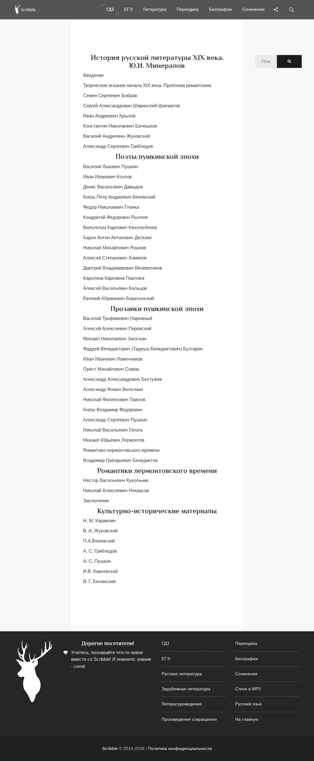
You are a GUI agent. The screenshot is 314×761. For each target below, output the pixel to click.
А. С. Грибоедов (100, 551)
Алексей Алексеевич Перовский (117, 328)
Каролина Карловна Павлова (113, 278)
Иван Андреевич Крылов (109, 115)
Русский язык (248, 704)
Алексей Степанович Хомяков (115, 257)
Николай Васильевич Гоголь (113, 429)
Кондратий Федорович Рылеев (115, 217)
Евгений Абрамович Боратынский (118, 298)
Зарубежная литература (186, 689)
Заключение (96, 500)
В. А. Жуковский (100, 530)
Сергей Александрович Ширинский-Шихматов (131, 105)
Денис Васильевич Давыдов (113, 186)
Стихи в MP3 (248, 689)
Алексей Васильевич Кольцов (115, 288)
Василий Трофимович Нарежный (117, 318)
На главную (246, 719)
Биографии (246, 659)
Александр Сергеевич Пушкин (115, 419)
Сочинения (246, 674)
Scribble (110, 748)
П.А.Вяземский (99, 540)
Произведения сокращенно (189, 719)
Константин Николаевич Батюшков (120, 125)
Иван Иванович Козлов (107, 176)
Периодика (246, 643)
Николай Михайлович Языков (114, 247)
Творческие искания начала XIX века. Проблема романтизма (147, 85)
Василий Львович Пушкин (110, 166)
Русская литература (182, 674)
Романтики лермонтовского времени (121, 450)
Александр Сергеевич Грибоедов (118, 146)
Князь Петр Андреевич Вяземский (119, 196)
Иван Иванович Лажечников (112, 358)
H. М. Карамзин (99, 520)
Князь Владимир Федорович (113, 409)
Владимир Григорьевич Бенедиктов (120, 460)
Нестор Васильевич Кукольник (115, 480)
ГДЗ (165, 643)
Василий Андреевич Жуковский (116, 136)
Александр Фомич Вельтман (113, 389)
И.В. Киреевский (100, 571)
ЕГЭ (166, 659)
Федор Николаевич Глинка (111, 207)
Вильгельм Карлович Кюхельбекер (120, 227)
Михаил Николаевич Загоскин (114, 338)
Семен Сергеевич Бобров (110, 95)
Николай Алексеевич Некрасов (116, 490)
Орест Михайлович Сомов (111, 369)
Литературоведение (182, 704)
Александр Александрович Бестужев (122, 379)
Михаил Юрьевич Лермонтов (113, 440)
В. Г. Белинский (99, 581)
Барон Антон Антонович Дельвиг (117, 237)
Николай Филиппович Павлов (114, 399)
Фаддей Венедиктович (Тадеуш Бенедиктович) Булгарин (143, 348)
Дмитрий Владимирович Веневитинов (122, 267)
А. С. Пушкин (97, 561)
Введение (93, 75)
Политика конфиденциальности (180, 748)
